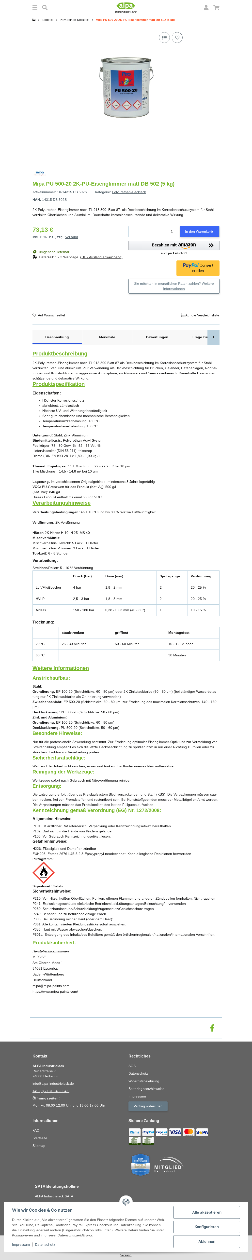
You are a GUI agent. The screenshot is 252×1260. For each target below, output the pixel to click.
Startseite (39, 1138)
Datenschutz (45, 1244)
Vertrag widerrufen (148, 1106)
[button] (206, 8)
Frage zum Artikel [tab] (206, 337)
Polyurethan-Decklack (129, 192)
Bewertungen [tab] (157, 337)
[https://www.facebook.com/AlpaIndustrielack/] (212, 1028)
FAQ (35, 1130)
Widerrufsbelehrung (143, 1081)
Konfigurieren (207, 1226)
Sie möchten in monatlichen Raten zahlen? (174, 286)
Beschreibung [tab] (57, 337)
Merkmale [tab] (107, 337)
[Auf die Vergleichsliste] (164, 37)
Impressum (21, 1244)
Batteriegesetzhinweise (146, 1089)
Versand (71, 237)
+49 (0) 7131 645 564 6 (50, 1091)
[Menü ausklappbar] (34, 8)
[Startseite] (33, 20)
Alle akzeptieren (206, 1212)
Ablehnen (206, 1241)
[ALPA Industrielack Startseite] (126, 8)
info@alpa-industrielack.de (53, 1083)
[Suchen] (44, 8)
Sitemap (38, 1146)
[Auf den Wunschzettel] (177, 37)
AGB (132, 1066)
